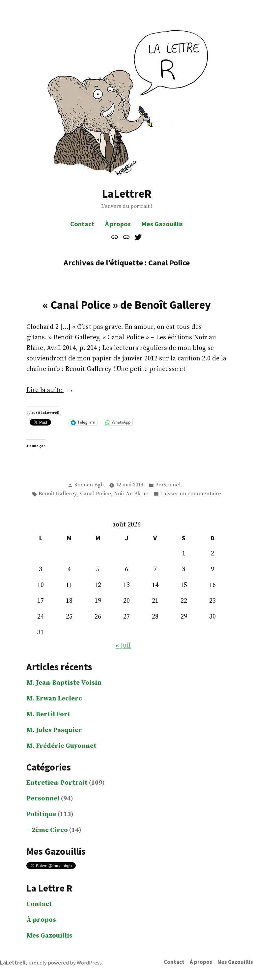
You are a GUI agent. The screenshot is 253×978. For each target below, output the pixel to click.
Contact (82, 224)
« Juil (123, 646)
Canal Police (95, 493)
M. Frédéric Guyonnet (61, 746)
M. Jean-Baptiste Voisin (63, 683)
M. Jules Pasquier (54, 730)
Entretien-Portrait (57, 783)
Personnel (168, 484)
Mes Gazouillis (162, 224)
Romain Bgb (89, 484)
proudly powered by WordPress (65, 962)
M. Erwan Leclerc (54, 699)
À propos (118, 224)
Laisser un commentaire (190, 494)
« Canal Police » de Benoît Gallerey (126, 305)
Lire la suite (59, 391)
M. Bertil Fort (48, 714)
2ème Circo (50, 830)
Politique (41, 814)
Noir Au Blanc (131, 493)
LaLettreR (127, 193)
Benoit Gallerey (58, 493)
